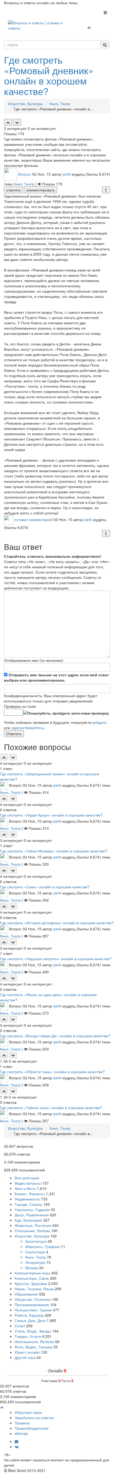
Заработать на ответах (34, 1417)
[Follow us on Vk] (17, 1446)
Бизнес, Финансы (30, 1193)
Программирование (32, 1304)
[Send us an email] (16, 1441)
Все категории (27, 1177)
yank (67, 174)
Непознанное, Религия (34, 1341)
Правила (22, 1422)
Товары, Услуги (28, 1336)
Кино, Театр (24, 183)
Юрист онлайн (27, 1352)
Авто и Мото (25, 1188)
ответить (13, 190)
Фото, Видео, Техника (33, 1346)
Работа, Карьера (29, 1315)
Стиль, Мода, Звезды (33, 1331)
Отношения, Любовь (32, 1230)
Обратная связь (28, 1412)
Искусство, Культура (32, 1236)
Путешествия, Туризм (33, 1309)
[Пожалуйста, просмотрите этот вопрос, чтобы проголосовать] (4, 757)
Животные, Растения (33, 1225)
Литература (35, 1262)
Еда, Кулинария (28, 1220)
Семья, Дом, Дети (30, 1320)
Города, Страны (28, 1204)
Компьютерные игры (32, 1272)
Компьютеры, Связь (32, 1278)
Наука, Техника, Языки (34, 1288)
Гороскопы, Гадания (32, 1209)
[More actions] (106, 189)
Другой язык (25, 1357)
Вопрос (24, 174)
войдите (100, 722)
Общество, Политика (33, 1299)
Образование (26, 1294)
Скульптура (35, 1251)
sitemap (21, 1433)
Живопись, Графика (42, 1246)
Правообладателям (32, 1428)
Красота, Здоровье (31, 1283)
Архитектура (36, 1241)
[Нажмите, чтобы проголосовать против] (17, 122)
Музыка (31, 1267)
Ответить (14, 733)
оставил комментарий (33, 519)
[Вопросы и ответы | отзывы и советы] (39, 24)
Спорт (20, 1325)
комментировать (40, 190)
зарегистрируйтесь (27, 727)
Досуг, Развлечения (32, 1214)
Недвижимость (27, 1199)
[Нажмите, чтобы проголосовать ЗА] (8, 122)
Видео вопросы (28, 1183)
